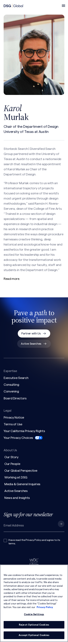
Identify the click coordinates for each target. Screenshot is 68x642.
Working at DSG (15, 477)
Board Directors (15, 398)
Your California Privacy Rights (24, 431)
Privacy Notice (14, 417)
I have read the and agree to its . (34, 542)
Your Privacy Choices (18, 437)
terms (11, 543)
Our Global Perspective (20, 470)
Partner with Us (31, 333)
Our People (12, 463)
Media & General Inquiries (22, 484)
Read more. (12, 278)
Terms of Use (13, 424)
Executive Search (16, 378)
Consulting (11, 384)
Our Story (11, 457)
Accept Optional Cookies (34, 635)
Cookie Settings (34, 614)
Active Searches (31, 343)
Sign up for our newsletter (28, 514)
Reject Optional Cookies (34, 625)
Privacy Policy (33, 540)
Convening (11, 391)
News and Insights (17, 497)
